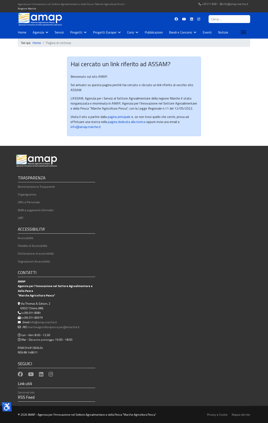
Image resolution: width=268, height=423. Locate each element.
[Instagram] (198, 19)
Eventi (207, 32)
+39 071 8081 (210, 4)
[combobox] (229, 19)
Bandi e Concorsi (180, 32)
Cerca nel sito (26, 392)
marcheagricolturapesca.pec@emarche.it (53, 327)
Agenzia (38, 32)
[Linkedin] (191, 19)
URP (20, 218)
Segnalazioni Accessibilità (34, 261)
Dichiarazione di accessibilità (36, 253)
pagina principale (118, 116)
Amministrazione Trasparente (36, 186)
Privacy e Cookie (217, 414)
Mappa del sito (241, 414)
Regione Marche (27, 8)
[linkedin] (41, 374)
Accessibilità (25, 238)
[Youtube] (184, 19)
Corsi (130, 32)
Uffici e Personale (29, 202)
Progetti (76, 32)
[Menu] (242, 32)
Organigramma (27, 194)
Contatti (24, 44)
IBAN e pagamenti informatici (36, 210)
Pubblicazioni (154, 32)
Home (22, 32)
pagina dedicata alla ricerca (126, 121)
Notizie (223, 32)
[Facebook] (176, 19)
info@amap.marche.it (235, 4)
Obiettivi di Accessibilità (32, 245)
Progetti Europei (104, 32)
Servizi (59, 32)
